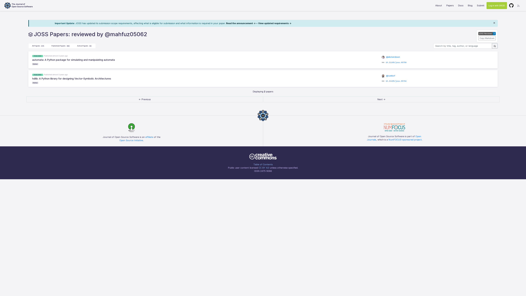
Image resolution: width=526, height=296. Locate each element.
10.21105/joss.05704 (396, 81)
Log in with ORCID (497, 5)
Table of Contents (263, 164)
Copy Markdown (487, 38)
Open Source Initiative (131, 140)
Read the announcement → (241, 23)
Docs (460, 5)
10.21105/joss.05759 (396, 62)
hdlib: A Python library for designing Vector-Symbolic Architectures (71, 78)
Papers (450, 5)
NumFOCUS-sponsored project (405, 139)
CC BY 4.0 (264, 167)
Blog (470, 5)
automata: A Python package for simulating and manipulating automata (73, 59)
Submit (480, 5)
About (438, 5)
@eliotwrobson (393, 57)
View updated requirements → (274, 23)
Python (35, 64)
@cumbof (390, 76)
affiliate (149, 137)
